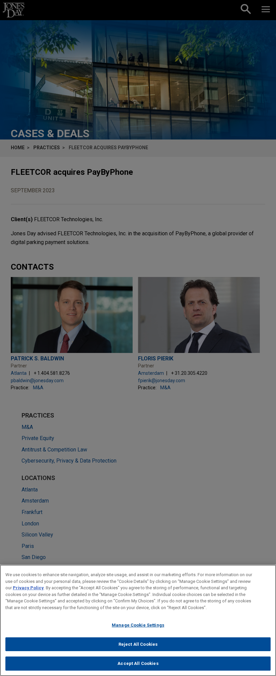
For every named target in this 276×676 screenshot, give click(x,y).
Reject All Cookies (138, 644)
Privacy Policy (28, 587)
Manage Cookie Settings (138, 625)
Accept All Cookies (137, 663)
